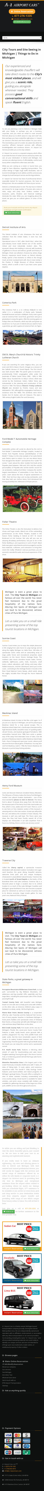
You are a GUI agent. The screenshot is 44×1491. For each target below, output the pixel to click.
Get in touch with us (9, 1380)
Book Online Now (13, 213)
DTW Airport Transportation (11, 1383)
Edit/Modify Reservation (14, 1364)
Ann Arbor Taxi (7, 1375)
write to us (9, 1212)
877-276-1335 (23, 16)
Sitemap (5, 1386)
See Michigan (6, 1372)
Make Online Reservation (16, 1361)
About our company (9, 1367)
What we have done (9, 1378)
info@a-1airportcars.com (23, 19)
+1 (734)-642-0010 (10, 1469)
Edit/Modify (23, 22)
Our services (6, 1370)
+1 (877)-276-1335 (10, 1466)
